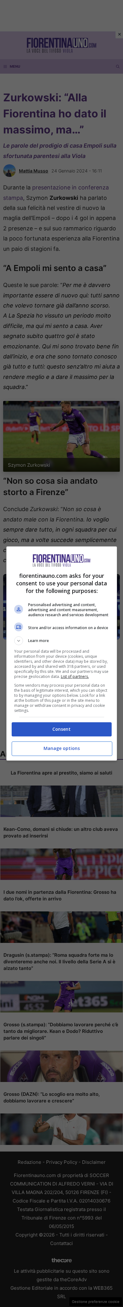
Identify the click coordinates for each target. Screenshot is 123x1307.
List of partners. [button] (75, 676)
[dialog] (61, 653)
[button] (61, 640)
